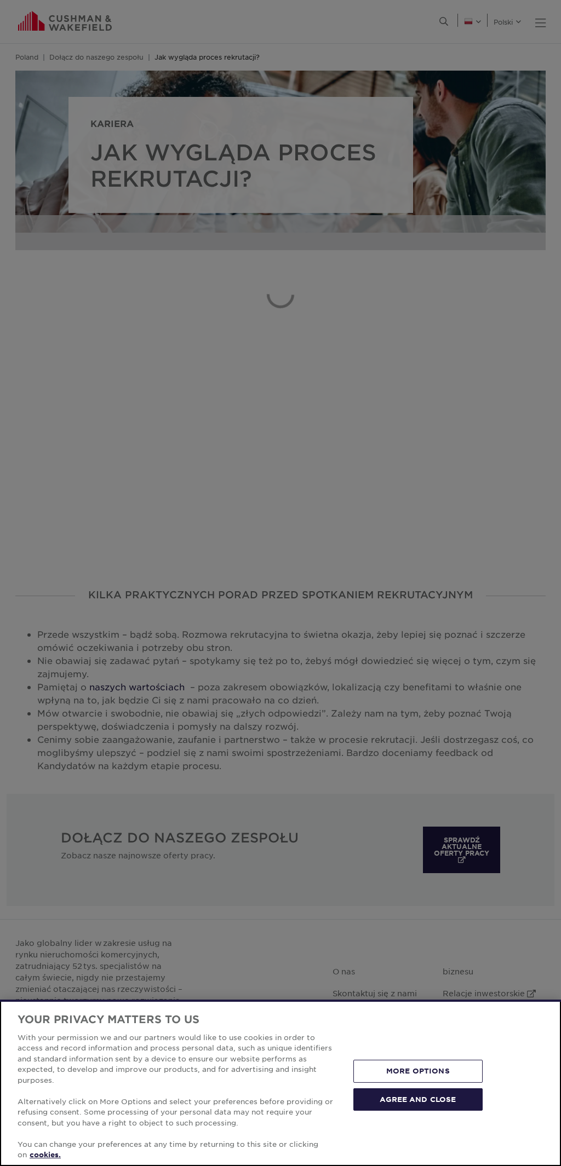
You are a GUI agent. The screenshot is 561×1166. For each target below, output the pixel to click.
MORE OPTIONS (418, 1070)
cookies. (45, 1154)
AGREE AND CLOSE (418, 1098)
